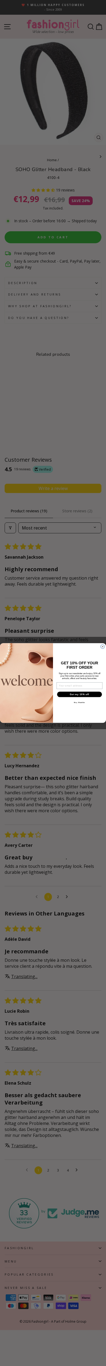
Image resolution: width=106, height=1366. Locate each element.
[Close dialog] (103, 646)
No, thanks (79, 702)
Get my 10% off (79, 694)
